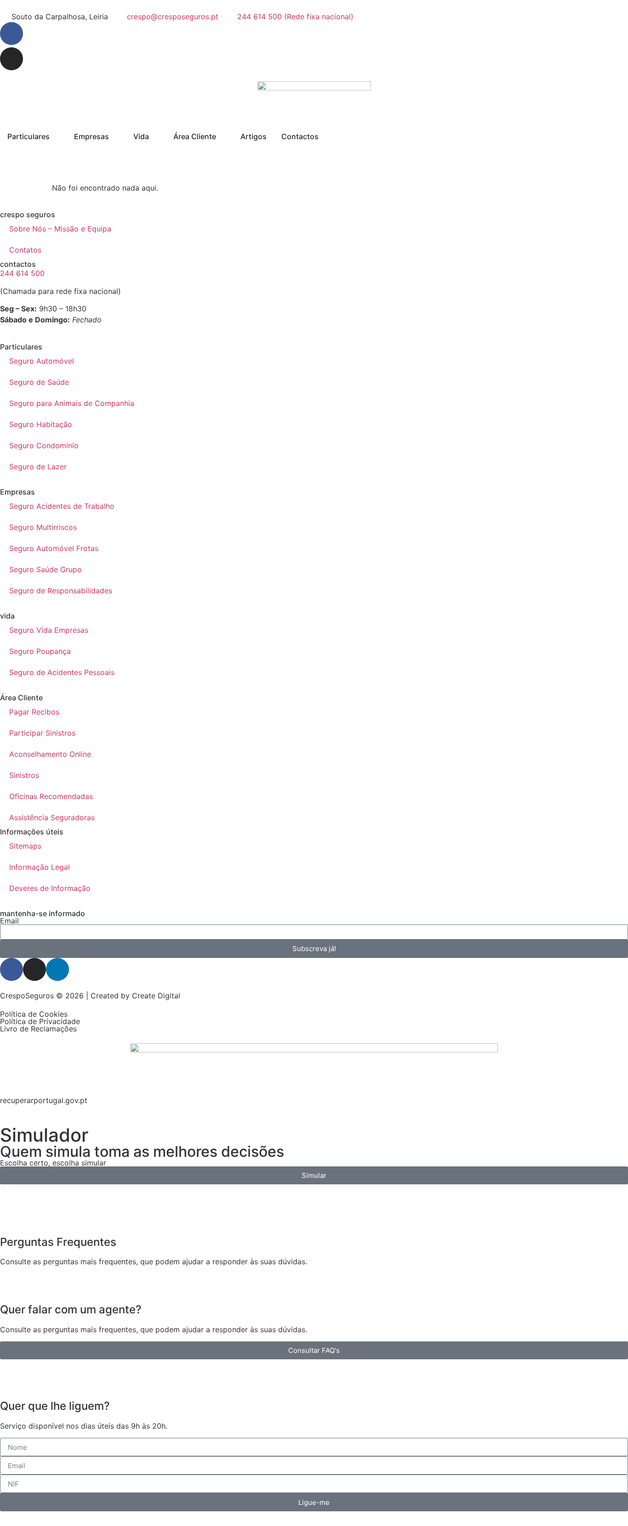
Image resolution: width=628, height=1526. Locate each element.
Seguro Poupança (40, 651)
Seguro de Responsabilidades (60, 590)
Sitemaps (25, 845)
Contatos (25, 249)
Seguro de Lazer (38, 466)
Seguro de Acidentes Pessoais (61, 672)
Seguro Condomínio (44, 445)
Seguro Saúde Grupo (45, 569)
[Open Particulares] (55, 136)
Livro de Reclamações (38, 1028)
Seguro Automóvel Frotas (53, 548)
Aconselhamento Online (50, 754)
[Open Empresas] (115, 136)
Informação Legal (39, 867)
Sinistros (24, 775)
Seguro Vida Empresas (48, 630)
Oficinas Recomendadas (51, 796)
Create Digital (156, 995)
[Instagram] (11, 58)
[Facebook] (11, 33)
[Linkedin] (57, 969)
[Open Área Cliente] (222, 136)
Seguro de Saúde (39, 382)
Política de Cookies (34, 1014)
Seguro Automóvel (41, 361)
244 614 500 (22, 273)
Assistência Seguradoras (52, 817)
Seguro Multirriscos (43, 527)
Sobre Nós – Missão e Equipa (60, 228)
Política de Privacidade (40, 1021)
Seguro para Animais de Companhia (71, 403)
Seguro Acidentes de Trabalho (61, 506)
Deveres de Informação (50, 888)
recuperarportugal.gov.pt (43, 1100)
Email (9, 920)
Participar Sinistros (42, 733)
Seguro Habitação (40, 424)
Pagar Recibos (34, 711)
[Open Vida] (155, 136)
